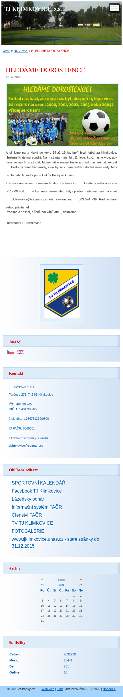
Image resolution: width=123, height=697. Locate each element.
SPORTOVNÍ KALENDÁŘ (39, 483)
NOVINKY (21, 50)
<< (42, 579)
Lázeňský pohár (28, 499)
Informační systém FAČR (37, 507)
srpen (61, 579)
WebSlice (47, 689)
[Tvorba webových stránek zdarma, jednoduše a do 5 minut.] (38, 689)
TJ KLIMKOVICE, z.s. (33, 8)
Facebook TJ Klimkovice (37, 491)
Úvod (6, 50)
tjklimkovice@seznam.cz (26, 445)
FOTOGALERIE (28, 531)
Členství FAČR (27, 515)
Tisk (60, 689)
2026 (61, 584)
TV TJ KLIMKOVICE (32, 523)
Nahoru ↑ (109, 689)
